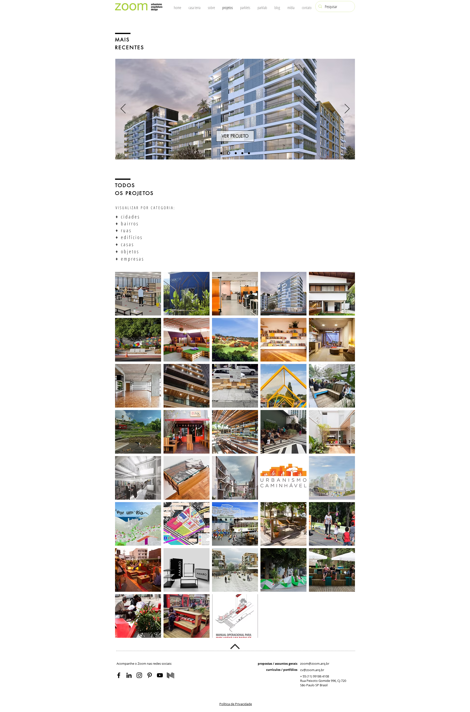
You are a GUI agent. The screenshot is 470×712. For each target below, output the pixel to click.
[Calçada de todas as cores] (235, 153)
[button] (235, 704)
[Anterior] (123, 109)
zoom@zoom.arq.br (314, 663)
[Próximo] (347, 109)
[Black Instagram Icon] (139, 675)
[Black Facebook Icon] (118, 675)
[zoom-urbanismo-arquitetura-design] (160, 675)
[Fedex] (249, 153)
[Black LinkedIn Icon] (129, 675)
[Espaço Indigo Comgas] (221, 153)
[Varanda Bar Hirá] (242, 153)
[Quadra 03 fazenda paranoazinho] (228, 153)
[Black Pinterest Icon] (149, 675)
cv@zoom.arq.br (312, 670)
